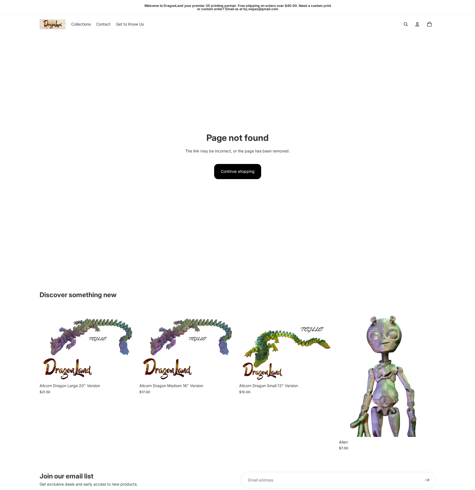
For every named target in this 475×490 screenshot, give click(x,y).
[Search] (406, 24)
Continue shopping (238, 171)
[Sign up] (427, 480)
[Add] (127, 372)
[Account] (417, 24)
